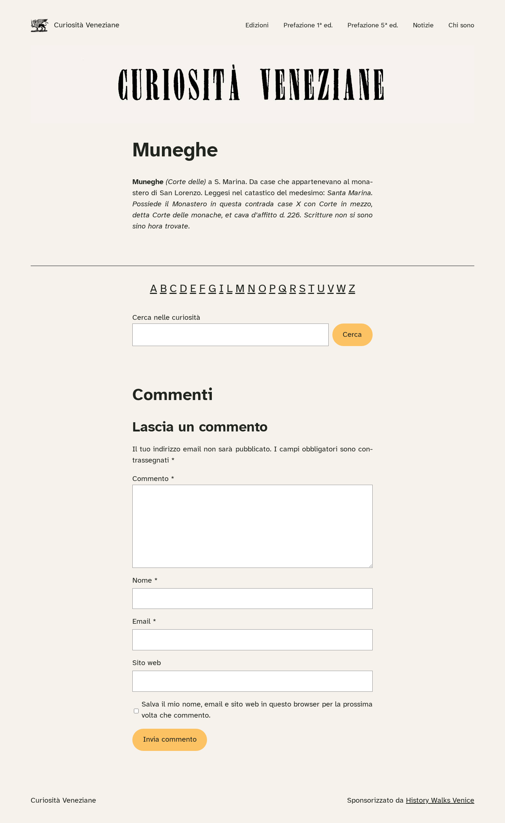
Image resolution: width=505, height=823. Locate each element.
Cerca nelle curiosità (166, 318)
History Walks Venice (440, 801)
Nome (145, 581)
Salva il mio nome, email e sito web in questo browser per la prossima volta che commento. (257, 710)
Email (144, 622)
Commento (153, 479)
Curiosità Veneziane (86, 25)
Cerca (352, 335)
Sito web (146, 663)
